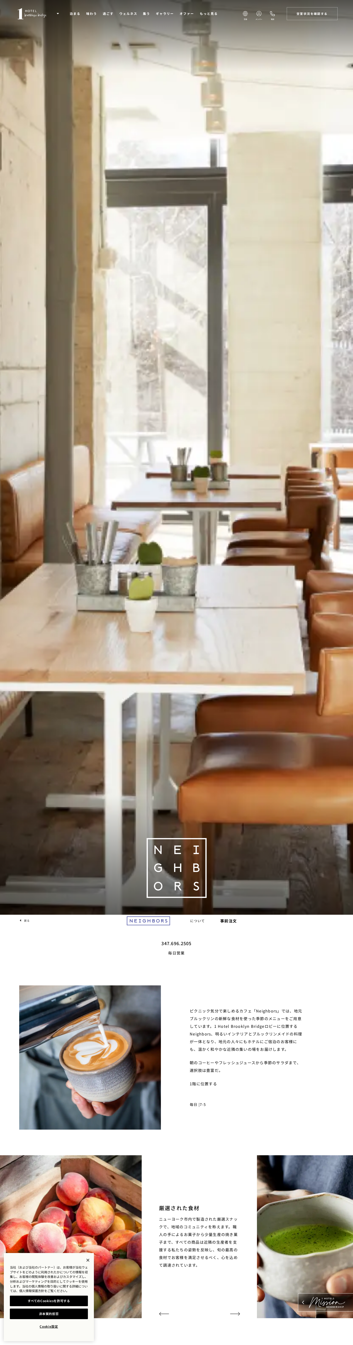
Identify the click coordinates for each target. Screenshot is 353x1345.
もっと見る (209, 13)
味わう (91, 13)
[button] (58, 14)
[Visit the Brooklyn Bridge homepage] (32, 13)
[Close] (88, 1260)
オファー (187, 13)
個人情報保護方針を (33, 1290)
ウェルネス (128, 13)
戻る (27, 920)
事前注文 (228, 921)
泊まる (75, 13)
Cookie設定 (49, 1326)
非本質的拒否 (49, 1313)
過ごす (108, 13)
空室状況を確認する (312, 13)
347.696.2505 (176, 943)
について (197, 920)
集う (146, 13)
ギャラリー (165, 13)
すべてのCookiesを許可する (49, 1301)
